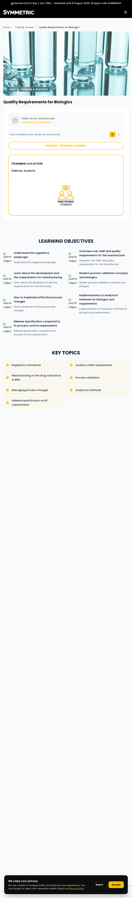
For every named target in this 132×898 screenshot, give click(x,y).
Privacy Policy (76, 888)
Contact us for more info (36, 122)
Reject (99, 884)
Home (6, 27)
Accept (116, 884)
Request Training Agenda (66, 146)
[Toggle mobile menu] (125, 12)
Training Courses (24, 27)
